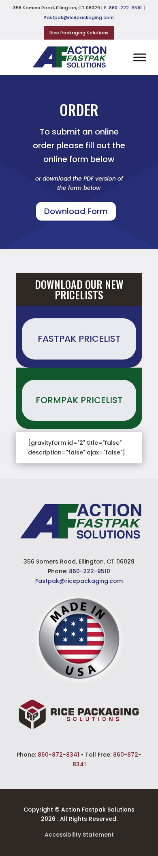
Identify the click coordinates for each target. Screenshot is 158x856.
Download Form (76, 211)
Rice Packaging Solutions (79, 32)
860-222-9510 (125, 7)
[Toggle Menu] (139, 57)
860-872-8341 (58, 755)
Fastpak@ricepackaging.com (79, 17)
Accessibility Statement (79, 835)
